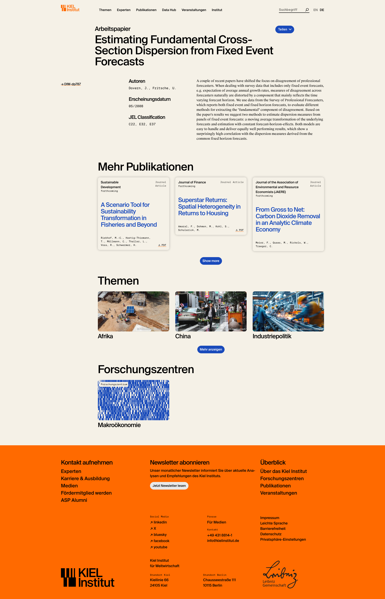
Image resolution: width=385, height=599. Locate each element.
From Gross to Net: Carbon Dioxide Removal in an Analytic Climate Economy (288, 219)
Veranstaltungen (278, 493)
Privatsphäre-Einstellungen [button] (283, 539)
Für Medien (216, 522)
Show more (211, 261)
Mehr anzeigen (211, 349)
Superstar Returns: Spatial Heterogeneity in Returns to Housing (209, 206)
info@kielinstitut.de (223, 540)
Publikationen (275, 486)
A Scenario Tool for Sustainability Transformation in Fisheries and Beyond (129, 215)
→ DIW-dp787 (71, 84)
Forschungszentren (282, 479)
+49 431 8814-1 (219, 535)
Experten (71, 471)
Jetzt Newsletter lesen (169, 486)
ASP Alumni (74, 500)
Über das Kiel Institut (283, 471)
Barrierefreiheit (273, 528)
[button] (105, 10)
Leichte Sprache (274, 523)
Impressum (269, 517)
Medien (69, 486)
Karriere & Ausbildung (85, 479)
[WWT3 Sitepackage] (76, 8)
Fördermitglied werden (86, 493)
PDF (164, 245)
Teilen (282, 29)
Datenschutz (271, 534)
